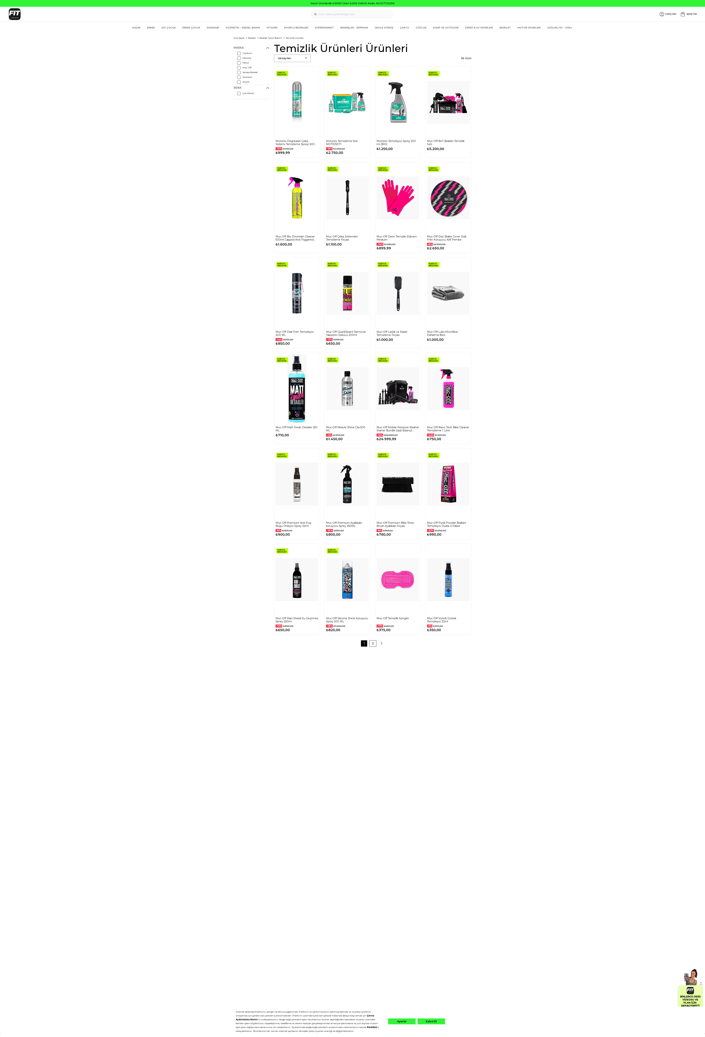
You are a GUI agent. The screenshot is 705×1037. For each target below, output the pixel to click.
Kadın (136, 27)
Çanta (404, 27)
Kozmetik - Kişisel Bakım (243, 27)
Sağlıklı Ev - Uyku (559, 27)
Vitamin (272, 27)
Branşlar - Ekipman (354, 27)
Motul (246, 62)
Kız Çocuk (169, 27)
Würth (246, 81)
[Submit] (315, 14)
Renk (237, 87)
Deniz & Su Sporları (479, 27)
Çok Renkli (248, 93)
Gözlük (421, 27)
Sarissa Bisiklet (250, 72)
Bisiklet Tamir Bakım (271, 38)
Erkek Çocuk (191, 27)
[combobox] (352, 14)
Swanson (247, 77)
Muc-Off (247, 67)
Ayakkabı (213, 27)
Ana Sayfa (239, 38)
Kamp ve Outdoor (445, 27)
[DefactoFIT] (122, 14)
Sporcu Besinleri (296, 27)
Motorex (247, 58)
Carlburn (247, 53)
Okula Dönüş (384, 27)
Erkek (151, 27)
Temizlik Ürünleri (295, 38)
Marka (239, 47)
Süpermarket (324, 27)
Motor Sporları (529, 27)
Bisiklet (505, 27)
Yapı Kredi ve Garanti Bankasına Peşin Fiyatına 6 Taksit (352, 3)
